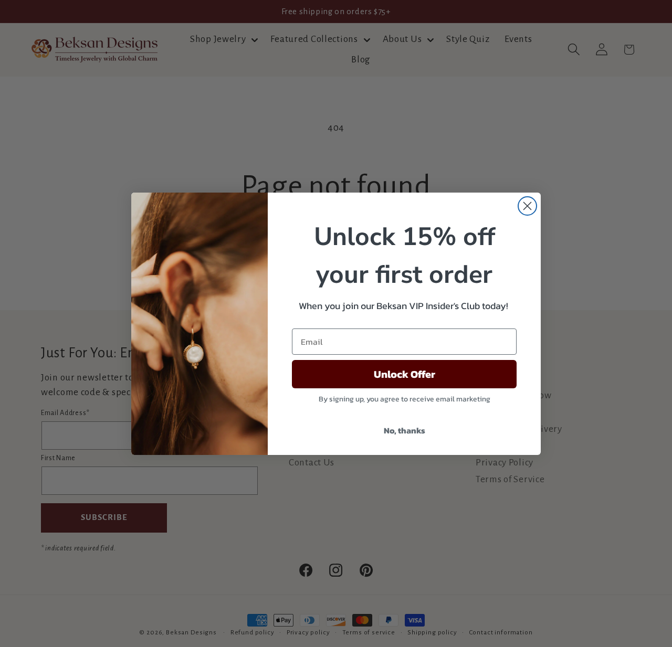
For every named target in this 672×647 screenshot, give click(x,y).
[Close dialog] (527, 206)
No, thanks (404, 430)
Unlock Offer (404, 374)
